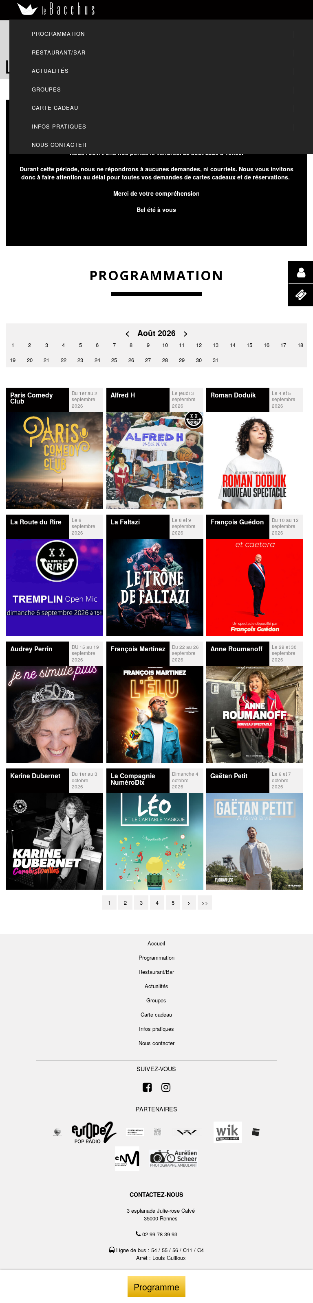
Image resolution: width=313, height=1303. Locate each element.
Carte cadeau (156, 1014)
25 (114, 360)
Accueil (156, 943)
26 (131, 360)
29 (182, 360)
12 (199, 345)
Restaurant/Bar (156, 972)
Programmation (156, 957)
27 (148, 360)
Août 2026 (156, 333)
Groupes (156, 1000)
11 (182, 345)
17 (283, 345)
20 (30, 360)
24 (97, 360)
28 (165, 360)
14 (233, 345)
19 (12, 360)
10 (165, 345)
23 (80, 360)
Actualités (156, 986)
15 (249, 345)
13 (215, 345)
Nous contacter (156, 1043)
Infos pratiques (156, 1028)
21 (46, 360)
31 (215, 360)
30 (199, 360)
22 (63, 360)
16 (266, 345)
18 (300, 345)
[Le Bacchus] (56, 9)
